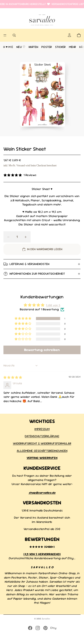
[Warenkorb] (79, 35)
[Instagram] (37, 628)
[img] (12, 377)
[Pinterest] (45, 628)
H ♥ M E (8, 47)
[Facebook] (30, 628)
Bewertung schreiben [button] (42, 350)
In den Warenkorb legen (44, 249)
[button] (23, 318)
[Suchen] (14, 35)
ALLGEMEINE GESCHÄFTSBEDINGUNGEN (42, 450)
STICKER (60, 47)
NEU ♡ (20, 47)
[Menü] (5, 35)
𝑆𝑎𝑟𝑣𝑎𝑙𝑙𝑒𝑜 (46, 618)
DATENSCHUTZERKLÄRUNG (42, 436)
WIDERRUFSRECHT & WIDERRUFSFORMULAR (42, 443)
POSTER (46, 47)
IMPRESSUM (42, 429)
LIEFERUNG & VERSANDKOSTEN (29, 264)
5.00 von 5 (53, 305)
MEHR (72, 47)
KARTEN (33, 47)
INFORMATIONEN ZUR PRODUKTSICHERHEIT (37, 274)
